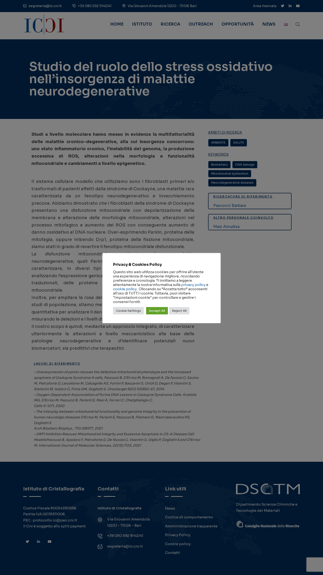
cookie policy (125, 289)
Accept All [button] (157, 311)
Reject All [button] (179, 311)
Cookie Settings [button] (128, 311)
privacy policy (193, 285)
